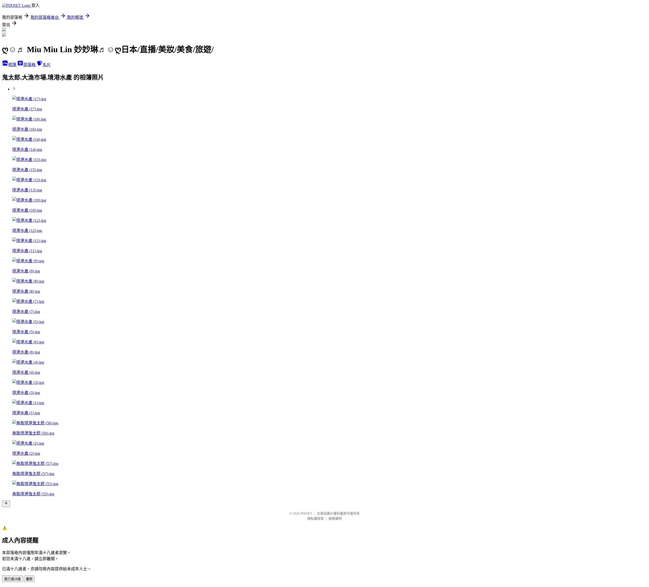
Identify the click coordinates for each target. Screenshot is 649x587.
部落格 (30, 65)
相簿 (12, 65)
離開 (29, 579)
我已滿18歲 (12, 579)
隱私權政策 (315, 518)
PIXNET (306, 513)
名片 (47, 65)
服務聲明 (335, 518)
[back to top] (6, 504)
